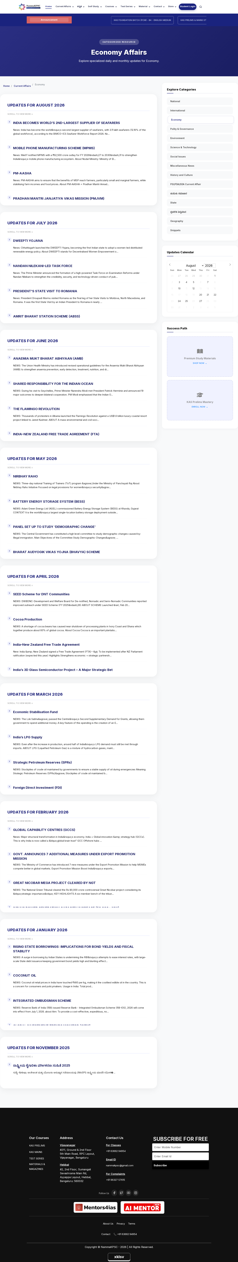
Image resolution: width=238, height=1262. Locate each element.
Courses (109, 6)
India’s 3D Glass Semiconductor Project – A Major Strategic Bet (63, 670)
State (173, 202)
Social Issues (178, 156)
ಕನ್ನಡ (79, 6)
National (175, 101)
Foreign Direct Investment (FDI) (37, 788)
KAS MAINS (35, 1152)
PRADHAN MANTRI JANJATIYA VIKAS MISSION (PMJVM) (58, 198)
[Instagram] (136, 1193)
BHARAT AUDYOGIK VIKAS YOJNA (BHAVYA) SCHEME (56, 552)
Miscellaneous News (182, 165)
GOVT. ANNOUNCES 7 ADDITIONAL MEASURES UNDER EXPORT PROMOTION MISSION (74, 856)
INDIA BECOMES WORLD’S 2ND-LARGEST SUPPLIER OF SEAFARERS (66, 123)
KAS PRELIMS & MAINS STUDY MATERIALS (186, 20)
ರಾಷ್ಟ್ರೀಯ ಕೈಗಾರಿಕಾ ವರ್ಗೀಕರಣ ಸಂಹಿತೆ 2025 (41, 1065)
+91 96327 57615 (115, 1179)
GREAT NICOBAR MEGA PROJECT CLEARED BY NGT (54, 883)
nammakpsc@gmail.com (119, 1165)
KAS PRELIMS (37, 1145)
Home (48, 6)
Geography (176, 221)
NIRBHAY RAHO (25, 476)
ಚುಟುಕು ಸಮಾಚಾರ (178, 193)
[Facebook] (114, 1193)
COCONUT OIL (24, 975)
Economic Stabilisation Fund (35, 712)
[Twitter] (121, 1193)
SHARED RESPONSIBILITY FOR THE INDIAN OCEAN (53, 384)
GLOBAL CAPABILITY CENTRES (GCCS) (44, 830)
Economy (176, 119)
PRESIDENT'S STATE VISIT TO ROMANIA (45, 291)
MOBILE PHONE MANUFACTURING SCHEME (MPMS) (54, 148)
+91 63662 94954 (116, 1151)
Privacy (121, 1223)
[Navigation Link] (200, 7)
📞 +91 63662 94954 (125, 1234)
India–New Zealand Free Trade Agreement (46, 645)
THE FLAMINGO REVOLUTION (36, 409)
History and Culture (181, 175)
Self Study (93, 6)
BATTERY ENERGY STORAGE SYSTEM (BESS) (49, 501)
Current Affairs (63, 6)
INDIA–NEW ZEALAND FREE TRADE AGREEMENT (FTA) (56, 434)
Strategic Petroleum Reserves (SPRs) (42, 762)
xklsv (119, 1256)
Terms (131, 1223)
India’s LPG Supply (27, 737)
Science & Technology (183, 147)
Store (171, 6)
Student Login (188, 6)
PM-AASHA (22, 173)
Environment (177, 138)
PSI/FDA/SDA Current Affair (185, 184)
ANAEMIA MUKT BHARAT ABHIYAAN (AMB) (48, 358)
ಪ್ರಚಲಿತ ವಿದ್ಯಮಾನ (178, 211)
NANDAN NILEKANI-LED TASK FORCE (42, 266)
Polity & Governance (182, 129)
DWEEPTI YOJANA (28, 241)
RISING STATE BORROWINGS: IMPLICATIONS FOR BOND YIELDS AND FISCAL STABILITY (73, 949)
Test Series (126, 6)
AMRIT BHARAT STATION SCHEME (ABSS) (46, 316)
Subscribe (160, 1165)
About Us (108, 1223)
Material (143, 6)
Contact (158, 6)
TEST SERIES (36, 1158)
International (177, 110)
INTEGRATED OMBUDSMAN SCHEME (42, 1001)
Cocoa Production (27, 619)
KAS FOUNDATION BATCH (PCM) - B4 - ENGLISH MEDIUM (126, 20)
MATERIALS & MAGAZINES (37, 1167)
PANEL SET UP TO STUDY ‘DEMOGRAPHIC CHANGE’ (54, 527)
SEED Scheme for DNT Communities (41, 594)
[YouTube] (128, 1193)
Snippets (175, 230)
